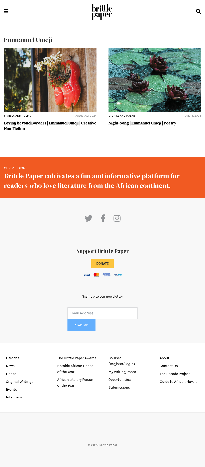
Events (11, 389)
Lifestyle (12, 358)
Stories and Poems (17, 115)
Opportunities (120, 379)
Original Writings (19, 381)
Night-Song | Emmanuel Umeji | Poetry (142, 123)
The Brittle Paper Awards (76, 358)
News (10, 366)
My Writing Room (122, 372)
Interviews (14, 397)
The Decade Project (175, 374)
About (164, 358)
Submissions (119, 387)
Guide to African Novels (178, 381)
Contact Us (169, 366)
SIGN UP (81, 324)
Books (11, 374)
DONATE (102, 263)
